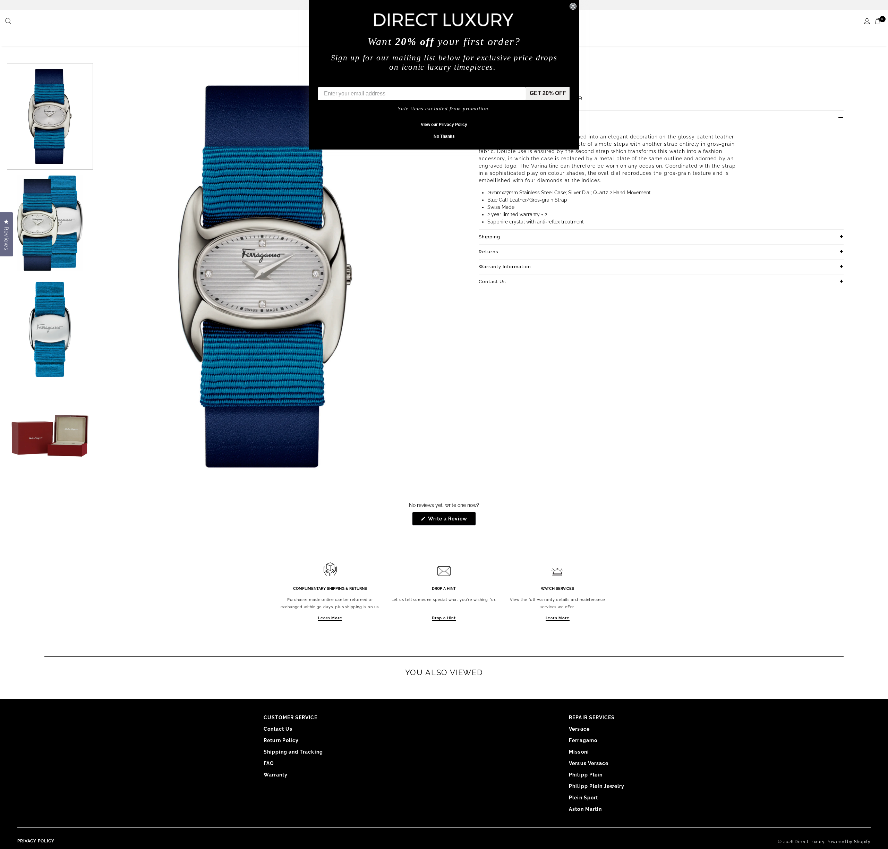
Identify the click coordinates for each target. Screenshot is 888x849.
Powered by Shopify (849, 841)
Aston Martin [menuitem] (585, 809)
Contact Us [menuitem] (278, 729)
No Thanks (444, 136)
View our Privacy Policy (444, 124)
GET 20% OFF (548, 93)
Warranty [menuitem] (276, 775)
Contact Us (492, 281)
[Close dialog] (573, 6)
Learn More (330, 618)
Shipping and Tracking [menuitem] (293, 752)
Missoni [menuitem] (579, 752)
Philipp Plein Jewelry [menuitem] (596, 786)
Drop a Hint (444, 618)
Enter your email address (351, 82)
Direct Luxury (809, 841)
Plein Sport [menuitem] (583, 797)
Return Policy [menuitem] (281, 740)
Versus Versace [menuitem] (588, 763)
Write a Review (451, 521)
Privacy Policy (35, 841)
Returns (488, 251)
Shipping (489, 236)
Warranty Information (505, 266)
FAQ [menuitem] (269, 763)
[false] (9, 21)
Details (487, 117)
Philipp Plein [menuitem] (586, 775)
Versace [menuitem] (579, 729)
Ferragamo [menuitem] (583, 740)
